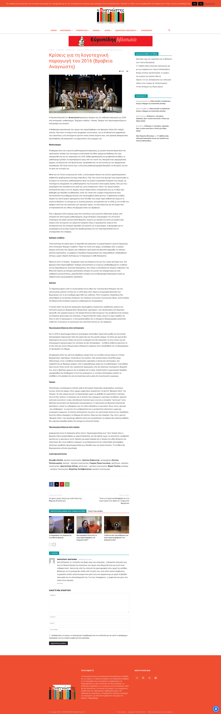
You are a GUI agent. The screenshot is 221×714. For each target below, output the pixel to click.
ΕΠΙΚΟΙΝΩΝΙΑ (146, 30)
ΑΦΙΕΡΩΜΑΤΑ (65, 30)
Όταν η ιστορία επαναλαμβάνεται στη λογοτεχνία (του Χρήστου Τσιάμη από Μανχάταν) (114, 500)
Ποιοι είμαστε (121, 712)
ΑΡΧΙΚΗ (54, 30)
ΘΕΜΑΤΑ (96, 30)
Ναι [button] (194, 4)
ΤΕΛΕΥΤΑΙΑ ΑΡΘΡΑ (95, 511)
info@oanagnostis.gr (100, 703)
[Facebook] (51, 484)
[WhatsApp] (67, 484)
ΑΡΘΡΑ (107, 30)
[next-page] (54, 544)
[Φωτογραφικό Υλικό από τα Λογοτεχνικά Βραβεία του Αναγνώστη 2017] (89, 524)
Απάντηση (60, 583)
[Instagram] (143, 678)
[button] (169, 31)
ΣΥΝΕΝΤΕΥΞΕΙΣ (82, 30)
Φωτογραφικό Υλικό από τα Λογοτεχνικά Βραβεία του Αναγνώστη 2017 (87, 537)
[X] (56, 484)
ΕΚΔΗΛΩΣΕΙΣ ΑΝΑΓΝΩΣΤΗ (125, 30)
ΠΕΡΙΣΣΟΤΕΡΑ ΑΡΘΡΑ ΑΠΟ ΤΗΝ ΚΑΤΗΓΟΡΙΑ (67, 511)
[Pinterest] (62, 484)
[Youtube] (155, 678)
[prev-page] (50, 544)
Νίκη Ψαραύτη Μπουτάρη (145, 136)
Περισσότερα (93, 698)
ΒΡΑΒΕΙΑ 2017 (70, 50)
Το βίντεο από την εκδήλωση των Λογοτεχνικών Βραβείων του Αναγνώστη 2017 (116, 537)
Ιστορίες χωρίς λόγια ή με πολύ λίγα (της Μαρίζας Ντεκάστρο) (65, 499)
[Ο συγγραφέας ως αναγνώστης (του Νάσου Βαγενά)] (61, 524)
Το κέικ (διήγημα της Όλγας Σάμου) (149, 87)
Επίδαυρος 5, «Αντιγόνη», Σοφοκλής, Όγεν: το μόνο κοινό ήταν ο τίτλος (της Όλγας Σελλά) (152, 118)
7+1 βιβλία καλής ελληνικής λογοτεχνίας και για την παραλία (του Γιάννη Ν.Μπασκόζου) (152, 138)
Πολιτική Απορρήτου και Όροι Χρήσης (160, 712)
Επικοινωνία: (86, 703)
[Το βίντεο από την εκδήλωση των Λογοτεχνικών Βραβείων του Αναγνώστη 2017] (116, 524)
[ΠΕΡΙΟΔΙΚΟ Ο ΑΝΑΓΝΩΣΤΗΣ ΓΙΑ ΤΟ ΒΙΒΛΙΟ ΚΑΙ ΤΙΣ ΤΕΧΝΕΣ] (110, 15)
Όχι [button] (201, 4)
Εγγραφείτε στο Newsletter (136, 712)
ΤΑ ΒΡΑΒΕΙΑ (60, 50)
